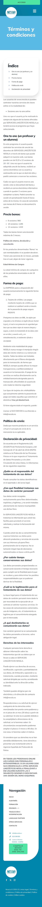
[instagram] (14, 880)
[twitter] (10, 880)
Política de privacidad (22, 892)
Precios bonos (17, 78)
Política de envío (17, 85)
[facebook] (6, 880)
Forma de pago (17, 82)
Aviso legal (24, 889)
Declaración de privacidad (21, 89)
